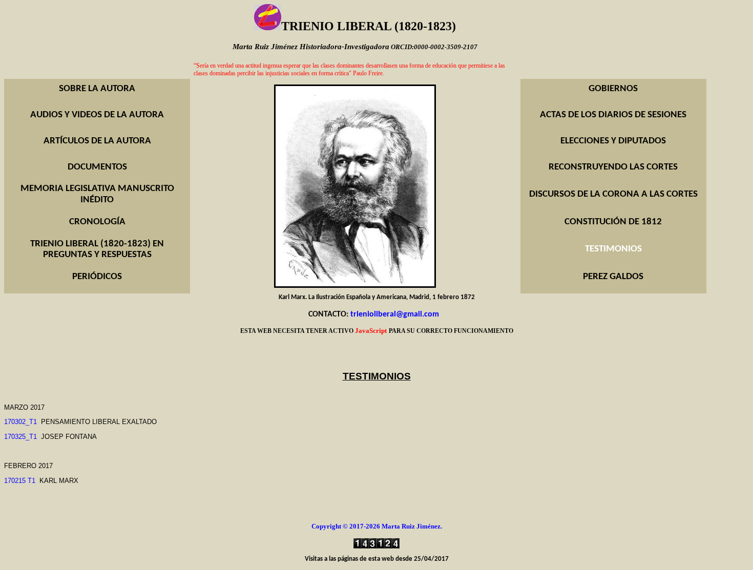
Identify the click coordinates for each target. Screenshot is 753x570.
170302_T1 (20, 422)
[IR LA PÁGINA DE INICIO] (267, 28)
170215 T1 (19, 480)
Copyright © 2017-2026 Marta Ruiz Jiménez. (376, 526)
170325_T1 (20, 436)
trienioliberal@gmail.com (394, 314)
